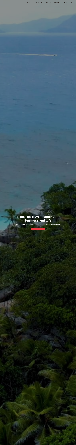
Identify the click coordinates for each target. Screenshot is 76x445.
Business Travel (30, 2)
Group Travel (48, 2)
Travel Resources (57, 2)
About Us (65, 2)
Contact (71, 2)
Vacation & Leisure (39, 2)
